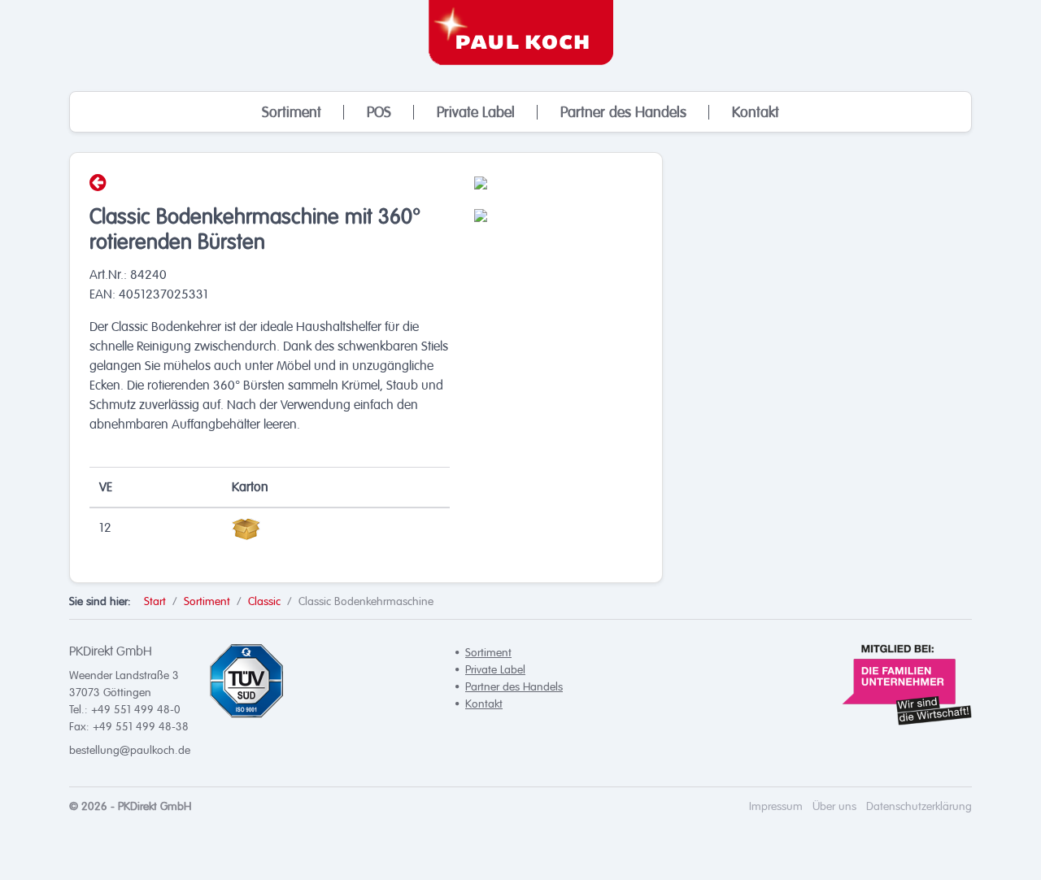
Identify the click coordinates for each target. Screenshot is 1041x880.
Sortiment (291, 112)
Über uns (834, 806)
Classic (264, 601)
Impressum (776, 806)
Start (155, 601)
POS (379, 112)
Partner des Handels (623, 112)
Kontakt (755, 112)
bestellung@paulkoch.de (129, 750)
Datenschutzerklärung (919, 806)
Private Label (476, 112)
